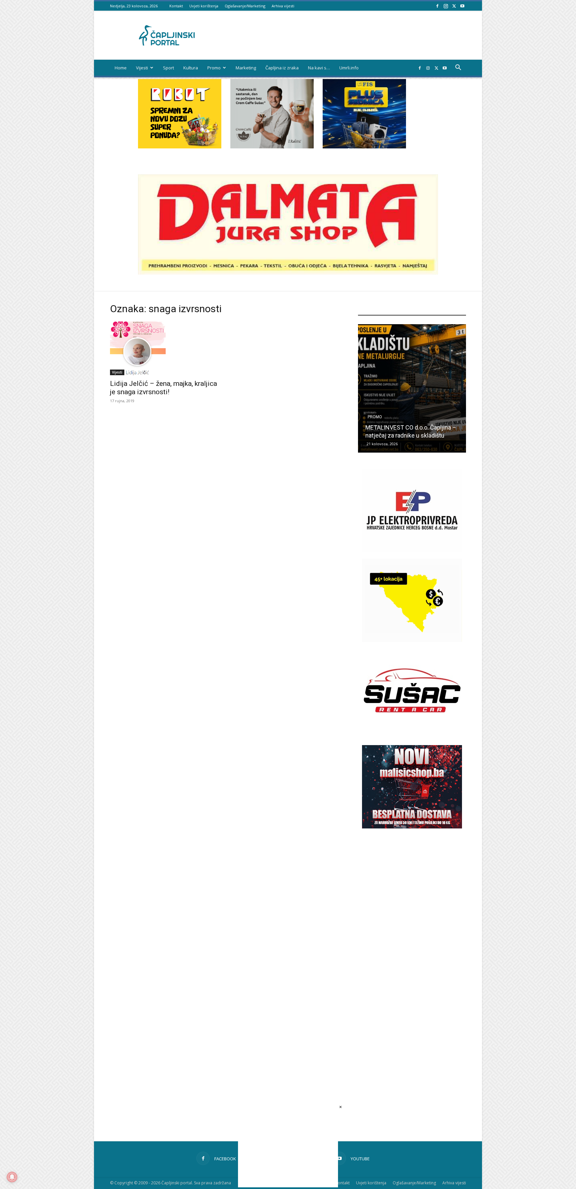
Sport (168, 68)
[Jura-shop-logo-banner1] (288, 272)
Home (121, 68)
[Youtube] (462, 5)
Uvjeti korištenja (203, 5)
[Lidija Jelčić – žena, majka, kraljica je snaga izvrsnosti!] (164, 348)
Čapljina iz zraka (282, 68)
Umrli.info (349, 68)
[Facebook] (437, 5)
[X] (454, 5)
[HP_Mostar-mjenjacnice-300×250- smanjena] (412, 640)
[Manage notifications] (12, 1177)
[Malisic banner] (412, 826)
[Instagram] (445, 5)
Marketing (246, 68)
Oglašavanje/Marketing (245, 5)
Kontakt (176, 5)
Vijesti (142, 68)
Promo (214, 68)
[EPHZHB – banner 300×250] (412, 550)
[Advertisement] (412, 948)
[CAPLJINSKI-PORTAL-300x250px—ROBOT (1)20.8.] (179, 146)
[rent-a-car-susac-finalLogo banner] (412, 730)
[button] (458, 68)
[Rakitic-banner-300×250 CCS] (272, 146)
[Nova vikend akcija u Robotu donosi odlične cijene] (412, 388)
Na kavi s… (319, 68)
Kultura (190, 68)
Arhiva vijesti (283, 5)
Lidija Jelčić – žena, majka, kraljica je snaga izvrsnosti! (163, 388)
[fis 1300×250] (364, 113)
